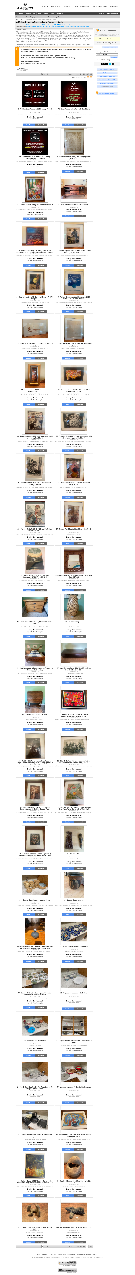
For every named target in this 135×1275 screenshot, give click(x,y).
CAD (27, 25)
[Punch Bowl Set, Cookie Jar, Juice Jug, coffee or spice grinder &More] (35, 1072)
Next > (70, 74)
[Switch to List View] (91, 77)
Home (38, 1254)
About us (45, 6)
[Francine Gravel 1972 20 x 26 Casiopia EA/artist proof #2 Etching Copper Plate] (35, 792)
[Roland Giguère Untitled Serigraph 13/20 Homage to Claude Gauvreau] (74, 282)
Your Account (43, 13)
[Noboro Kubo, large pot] (74, 885)
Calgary (32, 17)
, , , (58, 25)
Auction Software (71, 1272)
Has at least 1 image (104, 60)
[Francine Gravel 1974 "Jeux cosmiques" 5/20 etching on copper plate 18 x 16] (74, 421)
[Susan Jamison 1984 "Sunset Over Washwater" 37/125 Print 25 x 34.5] (35, 560)
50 (87, 74)
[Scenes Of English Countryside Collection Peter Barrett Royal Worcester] (35, 978)
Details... (28, 125)
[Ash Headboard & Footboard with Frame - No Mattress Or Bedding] (35, 653)
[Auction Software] (67, 1271)
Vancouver (40, 17)
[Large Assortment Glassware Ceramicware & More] (74, 1025)
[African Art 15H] (74, 839)
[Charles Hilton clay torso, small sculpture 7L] (74, 1212)
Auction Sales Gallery (100, 6)
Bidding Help (71, 1254)
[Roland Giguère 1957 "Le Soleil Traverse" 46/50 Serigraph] (35, 282)
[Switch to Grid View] (87, 77)
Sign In (101, 13)
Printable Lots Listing (107, 86)
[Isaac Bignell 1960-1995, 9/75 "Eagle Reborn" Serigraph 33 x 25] (74, 1119)
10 (81, 74)
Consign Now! (56, 6)
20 (84, 74)
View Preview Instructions (107, 69)
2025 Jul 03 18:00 (22, 70)
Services (67, 6)
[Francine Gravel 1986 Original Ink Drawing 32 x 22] (35, 328)
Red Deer (48, 17)
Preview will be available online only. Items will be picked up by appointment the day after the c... (58, 26)
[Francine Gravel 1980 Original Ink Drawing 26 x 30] (74, 328)
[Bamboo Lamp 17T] (74, 607)
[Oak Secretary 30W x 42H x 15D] (35, 699)
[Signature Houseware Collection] (74, 978)
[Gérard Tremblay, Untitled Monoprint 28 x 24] (74, 514)
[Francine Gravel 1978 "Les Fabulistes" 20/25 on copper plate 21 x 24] (35, 421)
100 (91, 74)
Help (52, 13)
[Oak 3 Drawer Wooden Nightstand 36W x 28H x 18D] (35, 607)
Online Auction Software (69, 1265)
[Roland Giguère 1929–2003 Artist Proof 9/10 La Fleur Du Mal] (35, 467)
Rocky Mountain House (60, 17)
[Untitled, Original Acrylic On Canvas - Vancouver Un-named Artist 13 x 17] (74, 699)
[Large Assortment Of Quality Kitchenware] (74, 1072)
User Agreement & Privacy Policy (87, 1254)
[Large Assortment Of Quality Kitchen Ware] (35, 1119)
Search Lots (30, 13)
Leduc (26, 17)
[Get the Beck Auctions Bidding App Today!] (35, 94)
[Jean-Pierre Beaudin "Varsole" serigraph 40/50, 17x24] (74, 467)
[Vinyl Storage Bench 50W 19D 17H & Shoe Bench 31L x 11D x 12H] (74, 653)
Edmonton (19, 17)
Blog (76, 6)
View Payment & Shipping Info (107, 79)
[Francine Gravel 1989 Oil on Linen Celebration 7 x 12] (35, 375)
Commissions (85, 6)
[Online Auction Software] (67, 1264)
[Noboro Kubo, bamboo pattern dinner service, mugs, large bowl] (35, 885)
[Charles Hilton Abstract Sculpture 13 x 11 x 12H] (74, 1166)
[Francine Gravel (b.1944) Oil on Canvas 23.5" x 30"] (35, 189)
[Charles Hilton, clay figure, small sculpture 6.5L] (35, 1212)
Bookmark (41, 125)
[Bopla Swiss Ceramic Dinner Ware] (74, 931)
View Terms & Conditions (107, 83)
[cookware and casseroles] (35, 1025)
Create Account (112, 13)
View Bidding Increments (107, 73)
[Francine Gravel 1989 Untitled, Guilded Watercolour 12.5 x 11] (74, 375)
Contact (60, 13)
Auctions (19, 13)
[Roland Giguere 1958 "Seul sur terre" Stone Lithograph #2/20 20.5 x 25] (74, 236)
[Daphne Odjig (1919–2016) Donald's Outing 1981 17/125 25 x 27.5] (35, 514)
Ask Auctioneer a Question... (107, 93)
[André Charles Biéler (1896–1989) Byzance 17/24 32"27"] (74, 142)
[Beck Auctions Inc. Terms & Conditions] (74, 94)
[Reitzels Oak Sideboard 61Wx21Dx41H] (74, 189)
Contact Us (114, 6)
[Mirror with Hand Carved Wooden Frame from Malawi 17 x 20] (74, 560)
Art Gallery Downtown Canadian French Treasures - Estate (41, 19)
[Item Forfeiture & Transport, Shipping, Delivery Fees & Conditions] (35, 142)
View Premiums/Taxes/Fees (107, 76)
